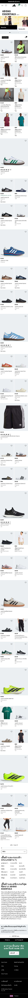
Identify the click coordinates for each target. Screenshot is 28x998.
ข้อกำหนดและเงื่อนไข (6, 985)
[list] (11, 37)
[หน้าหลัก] (14, 6)
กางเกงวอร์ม (13, 869)
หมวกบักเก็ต (22, 869)
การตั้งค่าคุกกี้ (4, 981)
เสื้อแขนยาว (4, 872)
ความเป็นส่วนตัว (18, 981)
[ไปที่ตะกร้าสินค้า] (25, 5)
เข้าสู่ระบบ (7, 940)
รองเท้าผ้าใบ (22, 875)
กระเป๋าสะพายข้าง (14, 878)
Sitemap (16, 966)
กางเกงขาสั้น (13, 863)
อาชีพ (2, 970)
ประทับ (15, 985)
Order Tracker (4, 973)
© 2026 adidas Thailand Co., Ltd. (6, 990)
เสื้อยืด (2, 869)
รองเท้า (21, 872)
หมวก (20, 863)
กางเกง (12, 866)
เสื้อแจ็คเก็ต (4, 875)
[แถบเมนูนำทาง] (2, 5)
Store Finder (4, 962)
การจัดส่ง (16, 970)
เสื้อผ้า (2, 866)
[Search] (22, 5)
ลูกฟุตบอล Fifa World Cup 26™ (5, 863)
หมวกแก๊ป (21, 866)
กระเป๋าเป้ (12, 875)
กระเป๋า (12, 872)
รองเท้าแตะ (22, 878)
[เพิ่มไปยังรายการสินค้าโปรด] (11, 42)
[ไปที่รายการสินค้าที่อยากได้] (6, 5)
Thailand (16, 995)
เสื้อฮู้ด (3, 878)
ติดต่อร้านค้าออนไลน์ (19, 962)
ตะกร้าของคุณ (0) (19, 940)
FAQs (2, 966)
